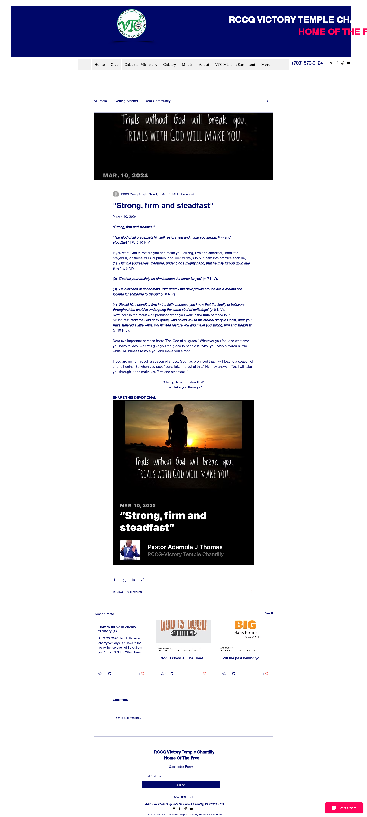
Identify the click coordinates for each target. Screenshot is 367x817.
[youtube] (348, 63)
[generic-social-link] (343, 63)
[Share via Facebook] (114, 580)
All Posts (100, 101)
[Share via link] (143, 580)
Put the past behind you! (242, 658)
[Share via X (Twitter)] (124, 580)
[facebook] (337, 63)
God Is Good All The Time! (182, 658)
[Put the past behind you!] (245, 635)
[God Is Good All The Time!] (183, 635)
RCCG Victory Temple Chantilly (180, 751)
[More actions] (252, 194)
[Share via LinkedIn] (133, 580)
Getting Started (126, 101)
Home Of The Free (173, 757)
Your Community (158, 101)
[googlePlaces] (331, 63)
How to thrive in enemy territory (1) (117, 629)
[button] (268, 100)
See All (269, 613)
